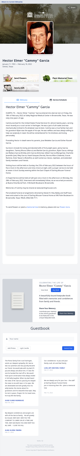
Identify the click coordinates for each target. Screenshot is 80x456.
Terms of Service (46, 447)
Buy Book (56, 290)
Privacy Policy (34, 447)
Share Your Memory (66, 313)
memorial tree (32, 207)
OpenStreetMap (42, 450)
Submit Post (68, 348)
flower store (65, 207)
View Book (44, 290)
